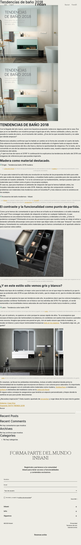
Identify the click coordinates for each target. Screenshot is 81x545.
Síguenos (7, 516)
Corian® (36, 200)
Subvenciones (72, 527)
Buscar (67, 5)
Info (5, 511)
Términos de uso (71, 525)
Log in (11, 5)
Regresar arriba (40, 535)
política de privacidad (24, 497)
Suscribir (74, 499)
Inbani (6, 506)
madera (54, 169)
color (46, 311)
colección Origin (9, 169)
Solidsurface (61, 387)
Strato (5, 200)
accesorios (28, 202)
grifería (3, 390)
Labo (3, 378)
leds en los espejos (51, 323)
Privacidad (73, 523)
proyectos (45, 399)
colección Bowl (43, 390)
